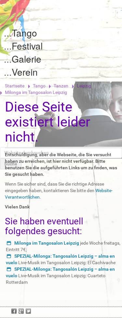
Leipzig (84, 85)
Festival (27, 45)
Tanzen (61, 85)
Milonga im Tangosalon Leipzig (46, 243)
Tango (24, 32)
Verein (25, 71)
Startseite (14, 85)
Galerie (26, 58)
